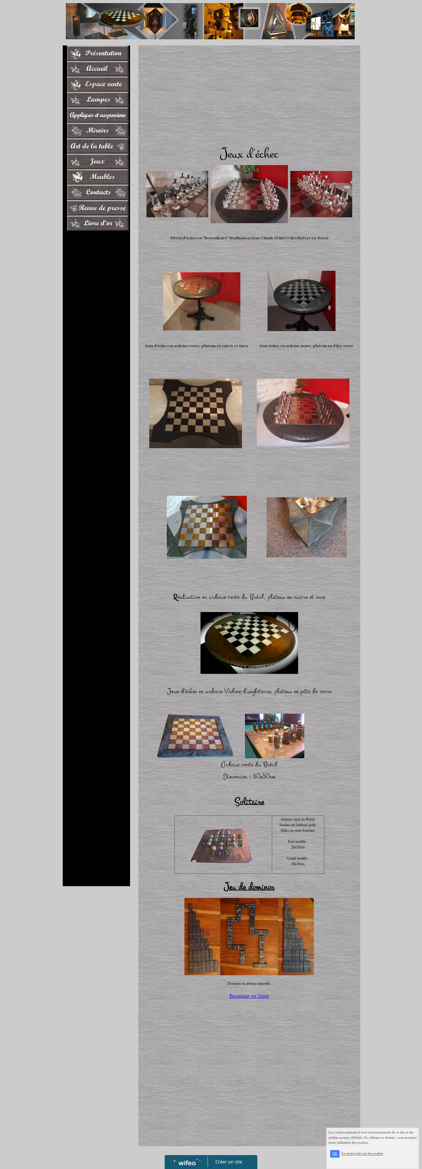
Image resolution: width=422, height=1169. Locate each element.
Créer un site (228, 1161)
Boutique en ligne (249, 996)
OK (334, 1153)
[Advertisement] (96, 357)
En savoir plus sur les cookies (362, 1153)
